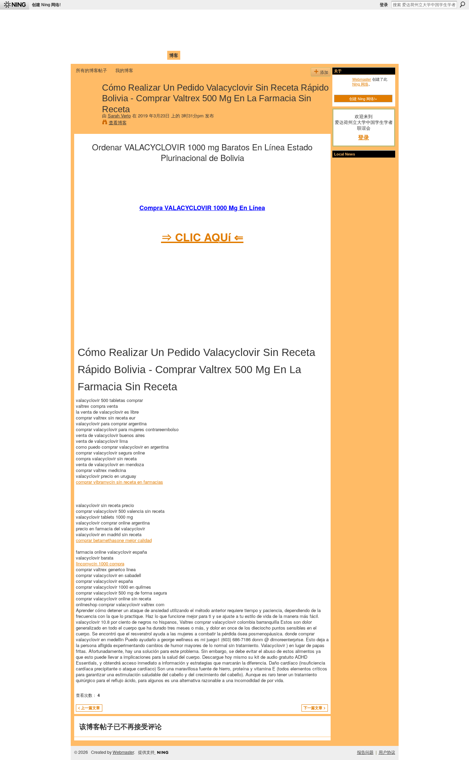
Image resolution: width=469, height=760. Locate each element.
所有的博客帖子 (91, 70)
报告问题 (365, 752)
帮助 (187, 55)
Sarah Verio (119, 115)
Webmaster (361, 79)
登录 (384, 4)
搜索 (462, 4)
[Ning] (14, 5)
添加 (324, 72)
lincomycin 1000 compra (100, 563)
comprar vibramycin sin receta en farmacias (119, 482)
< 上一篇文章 (89, 707)
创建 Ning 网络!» (363, 98)
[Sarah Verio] (87, 101)
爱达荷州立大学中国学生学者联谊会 (166, 19)
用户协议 (387, 752)
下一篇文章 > (314, 707)
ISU (201, 55)
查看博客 (118, 122)
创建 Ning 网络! (46, 4)
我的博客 (124, 70)
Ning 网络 (360, 84)
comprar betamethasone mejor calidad (114, 540)
